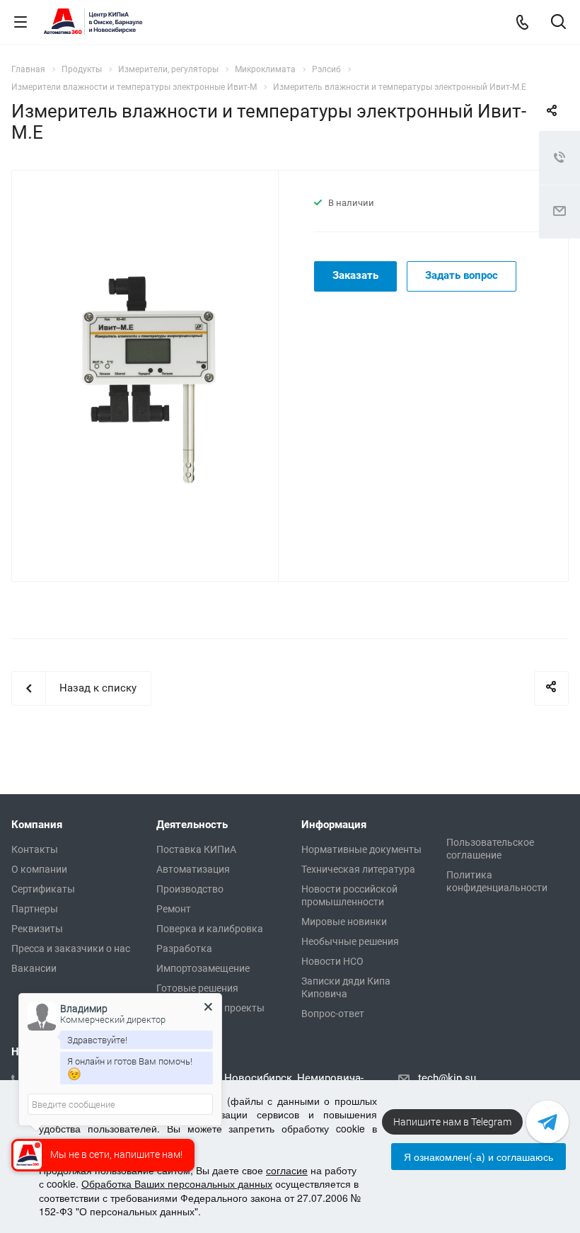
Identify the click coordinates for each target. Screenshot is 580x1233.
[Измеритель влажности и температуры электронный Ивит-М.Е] (152, 374)
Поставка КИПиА (196, 849)
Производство (190, 889)
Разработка (184, 948)
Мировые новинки (344, 921)
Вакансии (34, 968)
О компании (39, 869)
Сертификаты (43, 889)
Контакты (34, 849)
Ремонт (173, 908)
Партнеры (34, 908)
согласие (287, 1170)
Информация (333, 824)
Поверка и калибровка (209, 928)
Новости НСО (332, 961)
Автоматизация (193, 869)
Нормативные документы (361, 849)
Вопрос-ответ (332, 1013)
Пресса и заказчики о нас (70, 948)
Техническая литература (358, 869)
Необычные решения (350, 941)
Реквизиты (37, 928)
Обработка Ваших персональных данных (176, 1183)
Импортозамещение (203, 968)
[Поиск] (558, 23)
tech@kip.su (447, 1078)
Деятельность (192, 824)
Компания (36, 824)
